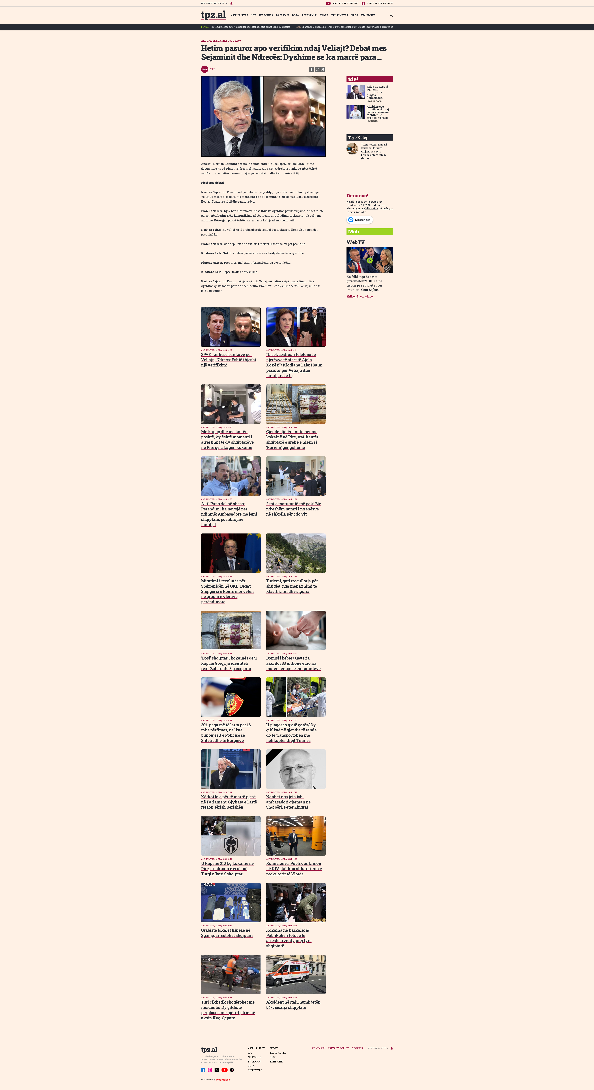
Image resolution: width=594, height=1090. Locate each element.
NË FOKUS (266, 15)
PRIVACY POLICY (338, 1048)
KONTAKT (318, 1048)
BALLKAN (282, 15)
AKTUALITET (239, 15)
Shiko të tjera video (359, 296)
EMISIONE (368, 15)
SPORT (324, 15)
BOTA (295, 15)
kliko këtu (371, 208)
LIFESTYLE (309, 15)
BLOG (354, 15)
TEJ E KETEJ (339, 15)
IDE (253, 15)
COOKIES (357, 1048)
